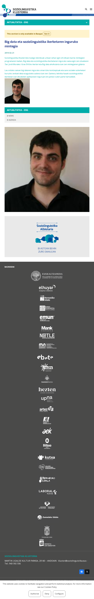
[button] (86, 9)
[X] (87, 571)
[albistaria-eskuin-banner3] (47, 231)
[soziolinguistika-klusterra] (19, 9)
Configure (59, 593)
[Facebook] (81, 571)
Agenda (12, 120)
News (11, 116)
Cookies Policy (50, 587)
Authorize (34, 593)
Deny (47, 593)
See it (47, 34)
